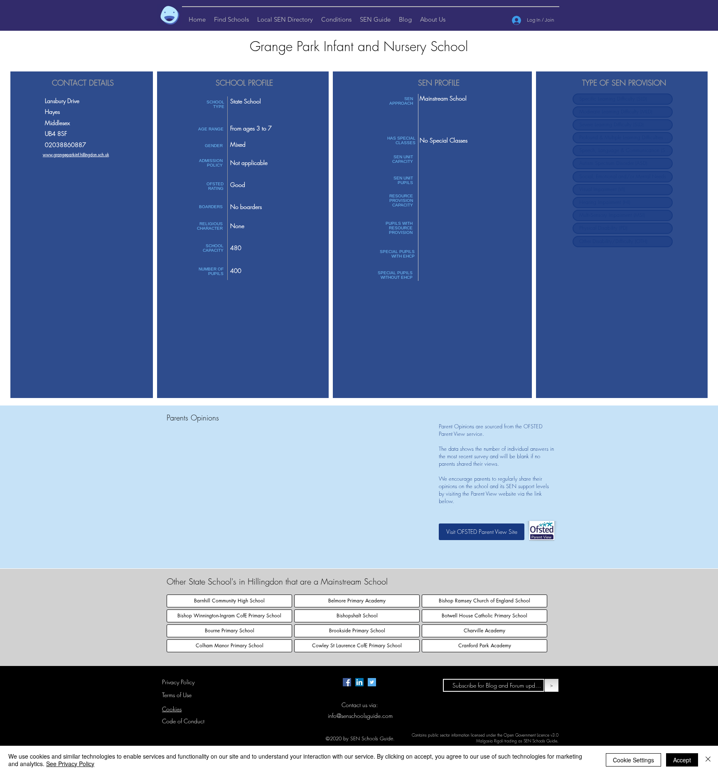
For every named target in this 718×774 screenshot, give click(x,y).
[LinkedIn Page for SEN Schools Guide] (359, 682)
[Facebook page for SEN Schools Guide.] (347, 682)
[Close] (708, 759)
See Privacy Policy (70, 763)
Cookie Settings (633, 760)
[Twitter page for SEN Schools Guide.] (372, 682)
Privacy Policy (178, 682)
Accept (682, 760)
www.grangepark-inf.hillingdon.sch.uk (76, 154)
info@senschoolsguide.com (360, 716)
